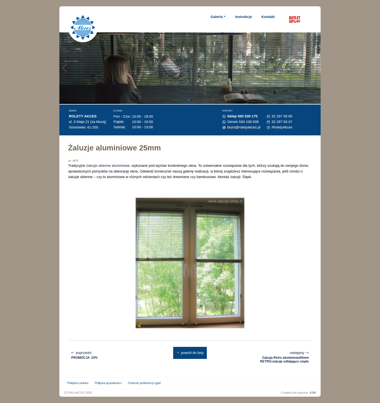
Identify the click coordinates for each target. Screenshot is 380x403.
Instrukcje (243, 17)
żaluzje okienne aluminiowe (108, 166)
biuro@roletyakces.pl (243, 127)
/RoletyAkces (282, 127)
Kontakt (268, 17)
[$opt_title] (294, 19)
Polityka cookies (77, 383)
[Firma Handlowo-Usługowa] (83, 27)
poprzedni (84, 355)
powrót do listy (192, 353)
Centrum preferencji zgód (144, 383)
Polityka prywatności (108, 383)
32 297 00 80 (282, 116)
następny (284, 357)
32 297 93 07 (282, 122)
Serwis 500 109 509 (243, 122)
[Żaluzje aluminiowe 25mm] (190, 263)
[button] (315, 68)
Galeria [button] (217, 17)
